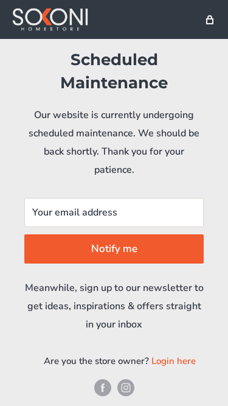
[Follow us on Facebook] (102, 387)
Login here (173, 361)
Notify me (114, 249)
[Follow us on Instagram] (125, 387)
